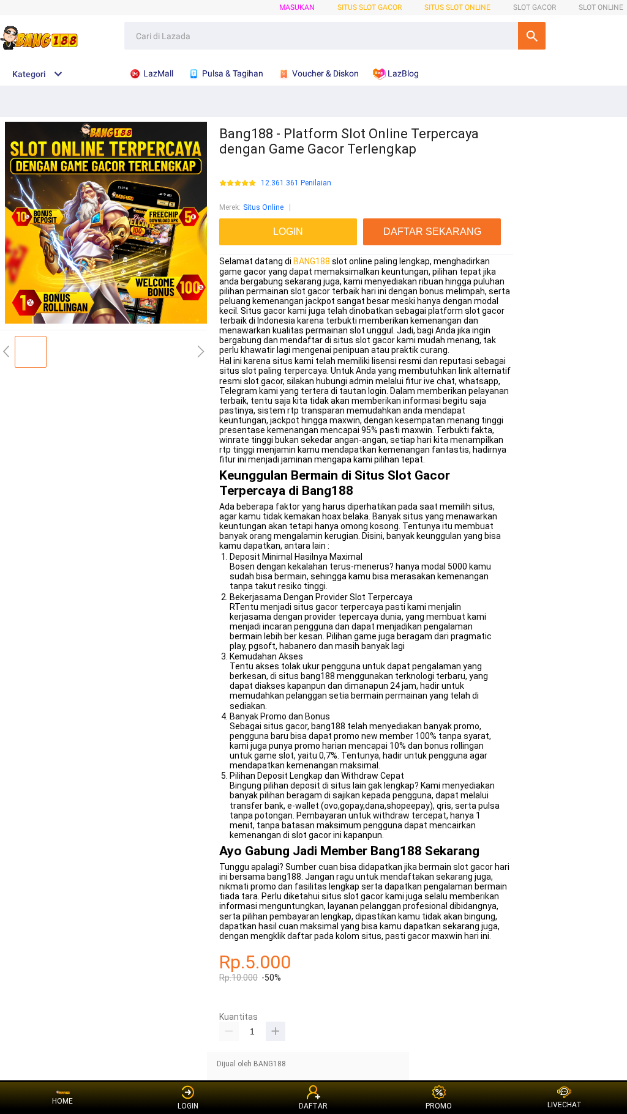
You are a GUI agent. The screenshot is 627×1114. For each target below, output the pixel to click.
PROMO (439, 1106)
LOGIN (188, 1106)
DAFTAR (313, 1106)
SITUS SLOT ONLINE (457, 7)
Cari (532, 36)
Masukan (297, 7)
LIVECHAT (564, 1105)
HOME (62, 1101)
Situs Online (263, 207)
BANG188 (311, 261)
